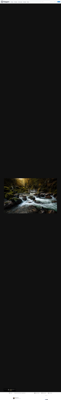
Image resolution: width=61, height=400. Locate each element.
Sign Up (59, 1)
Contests (24, 1)
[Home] (5, 2)
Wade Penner (17, 397)
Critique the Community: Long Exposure (19, 393)
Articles (12, 1)
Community (20, 1)
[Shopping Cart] (54, 1)
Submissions (44, 393)
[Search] (52, 1)
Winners (11, 393)
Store (28, 1)
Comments (50, 393)
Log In (56, 1)
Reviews (15, 1)
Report (46, 395)
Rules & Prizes (37, 393)
